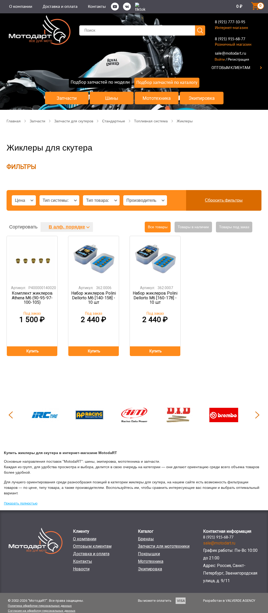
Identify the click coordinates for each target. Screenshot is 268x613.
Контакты (97, 6)
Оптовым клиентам (92, 546)
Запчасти (67, 98)
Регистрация (238, 59)
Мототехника (157, 98)
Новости (81, 568)
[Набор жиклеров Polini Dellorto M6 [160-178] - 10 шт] (155, 259)
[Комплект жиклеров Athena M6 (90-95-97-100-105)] (32, 259)
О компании (20, 6)
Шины (111, 98)
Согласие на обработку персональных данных (41, 610)
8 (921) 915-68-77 (230, 39)
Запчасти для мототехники (163, 546)
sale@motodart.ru (230, 53)
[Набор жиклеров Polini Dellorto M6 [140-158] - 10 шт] (94, 259)
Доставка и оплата (60, 6)
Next (257, 414)
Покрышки (149, 553)
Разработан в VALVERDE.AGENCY (229, 601)
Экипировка (202, 98)
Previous (10, 414)
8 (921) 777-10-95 (230, 22)
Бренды (146, 538)
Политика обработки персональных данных (40, 606)
